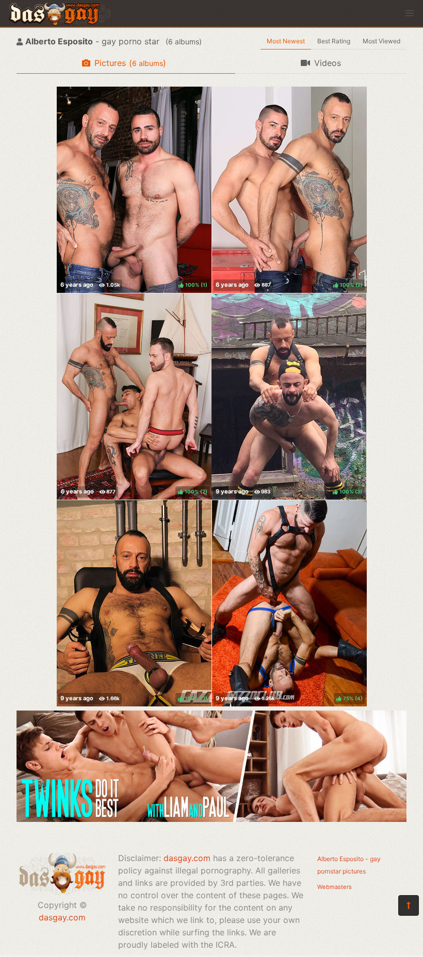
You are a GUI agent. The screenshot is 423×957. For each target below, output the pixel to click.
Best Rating (333, 41)
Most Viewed (381, 41)
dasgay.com (62, 917)
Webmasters (334, 886)
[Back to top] (408, 905)
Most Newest (286, 41)
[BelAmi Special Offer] (211, 819)
